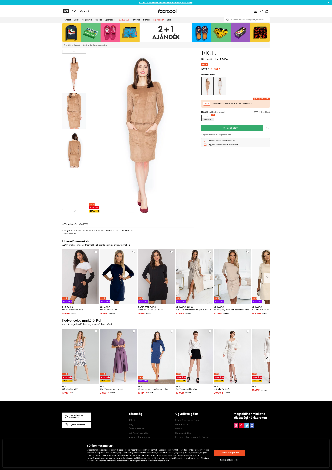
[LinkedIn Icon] (252, 425)
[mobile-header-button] (255, 11)
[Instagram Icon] (236, 425)
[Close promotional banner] (328, 2)
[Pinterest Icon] (241, 425)
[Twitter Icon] (246, 425)
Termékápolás (69, 233)
